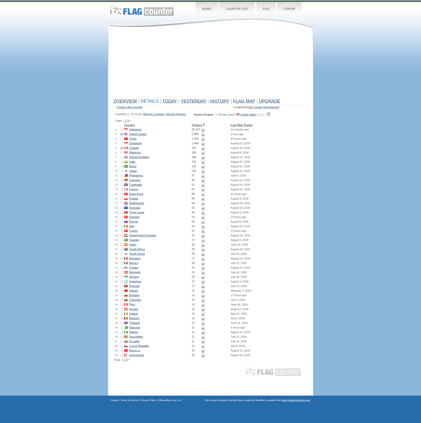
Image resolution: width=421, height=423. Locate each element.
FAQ (266, 9)
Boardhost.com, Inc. (171, 400)
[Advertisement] (211, 64)
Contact (114, 400)
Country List (237, 9)
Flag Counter (142, 11)
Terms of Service (130, 400)
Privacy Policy (148, 400)
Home (206, 9)
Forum (289, 9)
